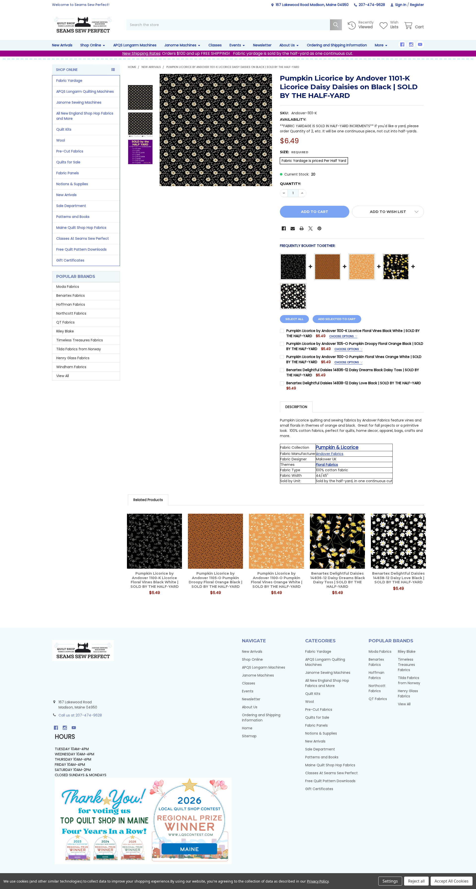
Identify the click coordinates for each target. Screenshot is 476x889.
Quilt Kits (63, 129)
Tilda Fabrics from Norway (78, 349)
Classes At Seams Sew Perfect (82, 238)
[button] (388, 212)
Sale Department (71, 205)
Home (247, 728)
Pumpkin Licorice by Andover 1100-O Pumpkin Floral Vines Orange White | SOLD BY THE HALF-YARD (276, 580)
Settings (390, 881)
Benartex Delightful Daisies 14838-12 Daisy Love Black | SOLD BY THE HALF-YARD (353, 383)
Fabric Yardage (69, 80)
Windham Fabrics (71, 366)
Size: (294, 152)
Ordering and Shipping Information (337, 45)
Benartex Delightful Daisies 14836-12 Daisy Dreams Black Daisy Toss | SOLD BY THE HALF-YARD (337, 580)
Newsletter (262, 45)
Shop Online (90, 45)
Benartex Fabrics (70, 295)
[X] (310, 228)
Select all (294, 319)
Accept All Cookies (452, 881)
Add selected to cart (337, 319)
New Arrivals (62, 45)
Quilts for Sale (68, 162)
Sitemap (249, 736)
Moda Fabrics (67, 286)
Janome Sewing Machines (78, 102)
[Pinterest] (319, 228)
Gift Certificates (70, 260)
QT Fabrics (65, 322)
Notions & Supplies (72, 183)
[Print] (301, 228)
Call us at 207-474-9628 (80, 715)
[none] (216, 130)
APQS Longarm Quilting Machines (85, 91)
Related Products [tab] (148, 499)
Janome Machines (180, 45)
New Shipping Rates (141, 53)
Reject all (416, 881)
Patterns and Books (72, 216)
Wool (60, 140)
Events (235, 45)
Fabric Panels (67, 173)
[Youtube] (420, 44)
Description (296, 406)
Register (417, 4)
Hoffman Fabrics (70, 304)
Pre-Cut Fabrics (69, 151)
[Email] (293, 228)
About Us (287, 45)
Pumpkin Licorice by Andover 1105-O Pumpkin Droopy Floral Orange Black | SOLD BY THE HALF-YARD (215, 580)
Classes (215, 45)
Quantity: (290, 183)
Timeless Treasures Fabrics (79, 340)
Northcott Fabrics (71, 313)
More (379, 45)
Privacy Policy (317, 881)
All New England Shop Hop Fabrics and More (84, 116)
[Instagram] (411, 44)
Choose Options (342, 336)
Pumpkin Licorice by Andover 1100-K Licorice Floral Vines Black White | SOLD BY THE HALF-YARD (154, 580)
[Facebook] (402, 44)
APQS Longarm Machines (134, 45)
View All (62, 375)
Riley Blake (65, 331)
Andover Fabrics (329, 453)
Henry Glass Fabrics (72, 358)
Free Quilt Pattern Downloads (81, 249)
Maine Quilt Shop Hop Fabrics (81, 227)
